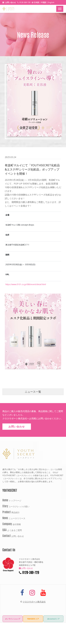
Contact (13, 535)
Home (11, 500)
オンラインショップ (12, 619)
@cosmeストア (53, 619)
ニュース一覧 (33, 391)
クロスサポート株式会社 (34, 601)
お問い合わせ (10, 2)
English (51, 2)
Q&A (12, 530)
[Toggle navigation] (59, 9)
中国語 (43, 2)
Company (11, 524)
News (13, 518)
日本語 (36, 2)
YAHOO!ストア (33, 619)
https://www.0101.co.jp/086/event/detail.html (25, 284)
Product (11, 512)
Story (15, 506)
